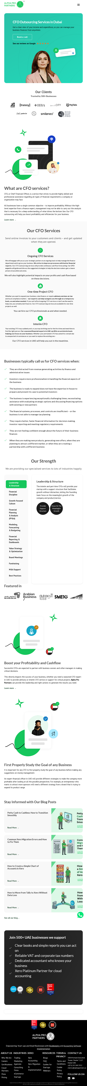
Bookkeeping (54, 1046)
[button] (78, 5)
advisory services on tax (63, 296)
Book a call (22, 37)
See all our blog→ (12, 918)
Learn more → (10, 219)
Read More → (13, 827)
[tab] (16, 484)
